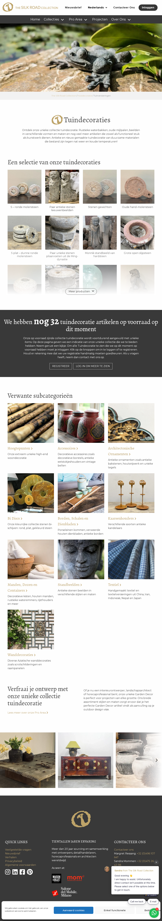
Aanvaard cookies (73, 910)
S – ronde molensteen (24, 207)
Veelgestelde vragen (18, 849)
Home (35, 19)
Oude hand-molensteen (137, 207)
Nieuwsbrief (73, 7)
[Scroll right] (156, 760)
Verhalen (11, 857)
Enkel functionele (115, 910)
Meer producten (79, 291)
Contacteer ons (124, 849)
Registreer (60, 366)
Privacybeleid (13, 861)
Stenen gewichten (100, 207)
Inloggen (148, 7)
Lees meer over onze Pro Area (27, 712)
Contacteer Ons (124, 7)
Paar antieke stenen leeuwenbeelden (62, 209)
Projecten (100, 19)
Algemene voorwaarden (20, 864)
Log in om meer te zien (93, 366)
